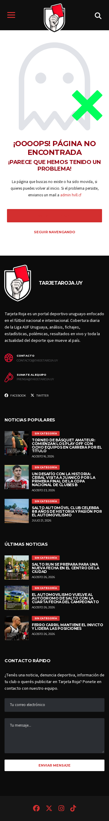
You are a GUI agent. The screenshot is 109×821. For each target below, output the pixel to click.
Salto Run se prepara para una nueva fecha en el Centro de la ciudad (65, 568)
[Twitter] (49, 809)
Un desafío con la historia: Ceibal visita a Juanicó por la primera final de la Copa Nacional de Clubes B (63, 479)
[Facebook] (36, 809)
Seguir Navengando (54, 232)
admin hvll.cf (70, 195)
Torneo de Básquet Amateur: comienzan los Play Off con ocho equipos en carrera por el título (67, 445)
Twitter (42, 395)
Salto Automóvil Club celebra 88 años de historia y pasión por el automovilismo (67, 511)
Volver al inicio (54, 216)
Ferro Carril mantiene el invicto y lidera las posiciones (67, 627)
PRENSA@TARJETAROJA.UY (35, 379)
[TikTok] (73, 809)
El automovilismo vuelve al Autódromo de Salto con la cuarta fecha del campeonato (65, 598)
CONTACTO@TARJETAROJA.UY (37, 360)
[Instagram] (61, 809)
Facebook (18, 395)
